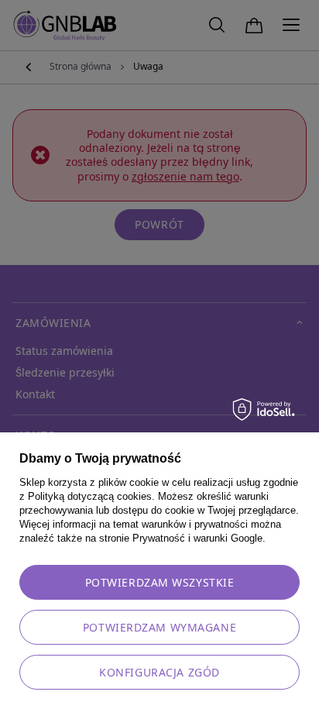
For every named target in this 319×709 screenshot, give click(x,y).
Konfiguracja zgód (159, 672)
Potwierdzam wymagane (159, 627)
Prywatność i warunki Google (197, 538)
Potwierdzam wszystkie (160, 582)
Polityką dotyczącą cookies (90, 496)
